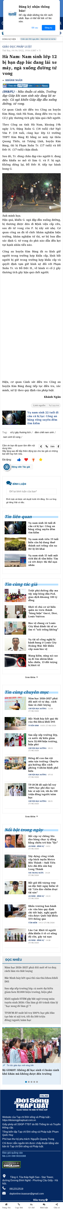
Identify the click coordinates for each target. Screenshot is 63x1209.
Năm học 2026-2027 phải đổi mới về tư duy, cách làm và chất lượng (43, 701)
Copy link (19, 1207)
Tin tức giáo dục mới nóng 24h (20, 1065)
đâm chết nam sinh (44, 432)
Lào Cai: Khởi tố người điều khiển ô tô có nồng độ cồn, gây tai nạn (42, 933)
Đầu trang (39, 1200)
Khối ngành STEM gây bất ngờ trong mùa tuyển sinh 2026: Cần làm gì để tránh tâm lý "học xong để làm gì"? (31, 1002)
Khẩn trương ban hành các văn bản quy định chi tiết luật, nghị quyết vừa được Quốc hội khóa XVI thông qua (43, 912)
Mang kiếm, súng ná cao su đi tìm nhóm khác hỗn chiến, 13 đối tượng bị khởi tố (43, 660)
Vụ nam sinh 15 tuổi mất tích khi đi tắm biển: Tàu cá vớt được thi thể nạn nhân (43, 560)
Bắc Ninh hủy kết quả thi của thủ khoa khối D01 (43, 720)
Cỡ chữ (31, 1207)
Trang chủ (6, 1207)
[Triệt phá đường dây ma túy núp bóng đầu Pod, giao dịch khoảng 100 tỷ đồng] (15, 595)
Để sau (35, 28)
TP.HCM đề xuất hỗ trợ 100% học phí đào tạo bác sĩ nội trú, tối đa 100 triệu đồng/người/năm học (42, 791)
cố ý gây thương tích (20, 432)
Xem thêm (30, 677)
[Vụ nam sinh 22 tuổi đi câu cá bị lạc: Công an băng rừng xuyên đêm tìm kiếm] (14, 418)
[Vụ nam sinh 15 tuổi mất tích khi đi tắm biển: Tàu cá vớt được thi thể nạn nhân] (15, 560)
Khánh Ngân (13, 80)
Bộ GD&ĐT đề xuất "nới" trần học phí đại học (31, 1070)
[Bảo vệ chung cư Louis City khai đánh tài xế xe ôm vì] (15, 627)
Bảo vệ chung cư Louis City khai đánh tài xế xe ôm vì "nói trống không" (43, 626)
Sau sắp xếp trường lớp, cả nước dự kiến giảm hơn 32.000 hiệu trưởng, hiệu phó (43, 739)
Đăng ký (48, 28)
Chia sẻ (57, 1207)
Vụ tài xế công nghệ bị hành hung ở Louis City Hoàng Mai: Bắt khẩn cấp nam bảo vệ (42, 644)
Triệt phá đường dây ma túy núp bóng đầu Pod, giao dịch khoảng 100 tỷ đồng (43, 595)
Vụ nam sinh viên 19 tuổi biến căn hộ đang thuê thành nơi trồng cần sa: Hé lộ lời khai (43, 544)
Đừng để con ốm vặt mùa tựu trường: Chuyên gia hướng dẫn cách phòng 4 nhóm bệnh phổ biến (43, 765)
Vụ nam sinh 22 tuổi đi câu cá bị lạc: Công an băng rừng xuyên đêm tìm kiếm (42, 418)
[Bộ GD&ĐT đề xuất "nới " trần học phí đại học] (31, 1045)
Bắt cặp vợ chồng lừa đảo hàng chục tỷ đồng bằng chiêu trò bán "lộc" (43, 839)
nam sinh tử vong (11, 436)
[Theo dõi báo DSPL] (31, 85)
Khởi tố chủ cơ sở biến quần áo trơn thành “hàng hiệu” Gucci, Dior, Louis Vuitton (43, 611)
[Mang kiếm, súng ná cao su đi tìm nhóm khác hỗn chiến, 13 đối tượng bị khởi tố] (15, 660)
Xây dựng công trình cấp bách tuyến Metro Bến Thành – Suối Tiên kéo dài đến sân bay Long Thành (41, 863)
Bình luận (44, 1207)
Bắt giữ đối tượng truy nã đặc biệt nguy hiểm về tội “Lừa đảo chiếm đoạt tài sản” (43, 887)
